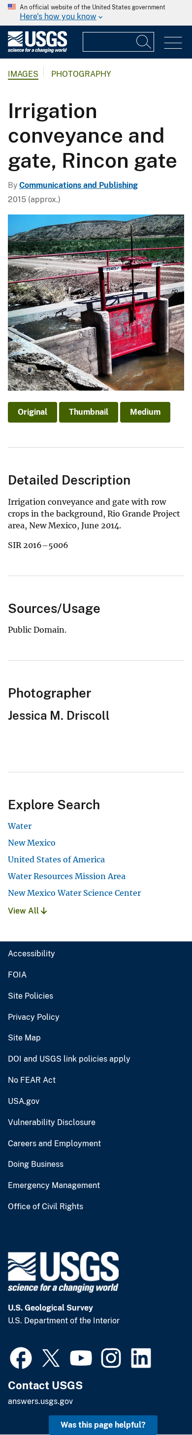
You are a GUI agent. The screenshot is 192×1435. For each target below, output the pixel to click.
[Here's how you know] (96, 13)
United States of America (56, 859)
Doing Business (36, 1164)
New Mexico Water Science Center (74, 893)
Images (23, 74)
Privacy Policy (34, 1017)
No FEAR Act (32, 1080)
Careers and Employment (54, 1143)
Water (20, 826)
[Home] (37, 50)
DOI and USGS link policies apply (69, 1059)
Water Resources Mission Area (67, 876)
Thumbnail (88, 412)
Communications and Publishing (78, 185)
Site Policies (30, 996)
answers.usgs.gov (40, 1401)
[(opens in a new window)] (21, 1357)
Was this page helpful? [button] (103, 1425)
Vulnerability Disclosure (52, 1122)
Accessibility (31, 953)
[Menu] (173, 43)
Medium (145, 412)
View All (24, 911)
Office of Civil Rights (45, 1206)
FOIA (17, 975)
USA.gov (23, 1101)
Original (32, 412)
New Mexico (32, 843)
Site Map (24, 1038)
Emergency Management (54, 1185)
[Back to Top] (156, 1399)
